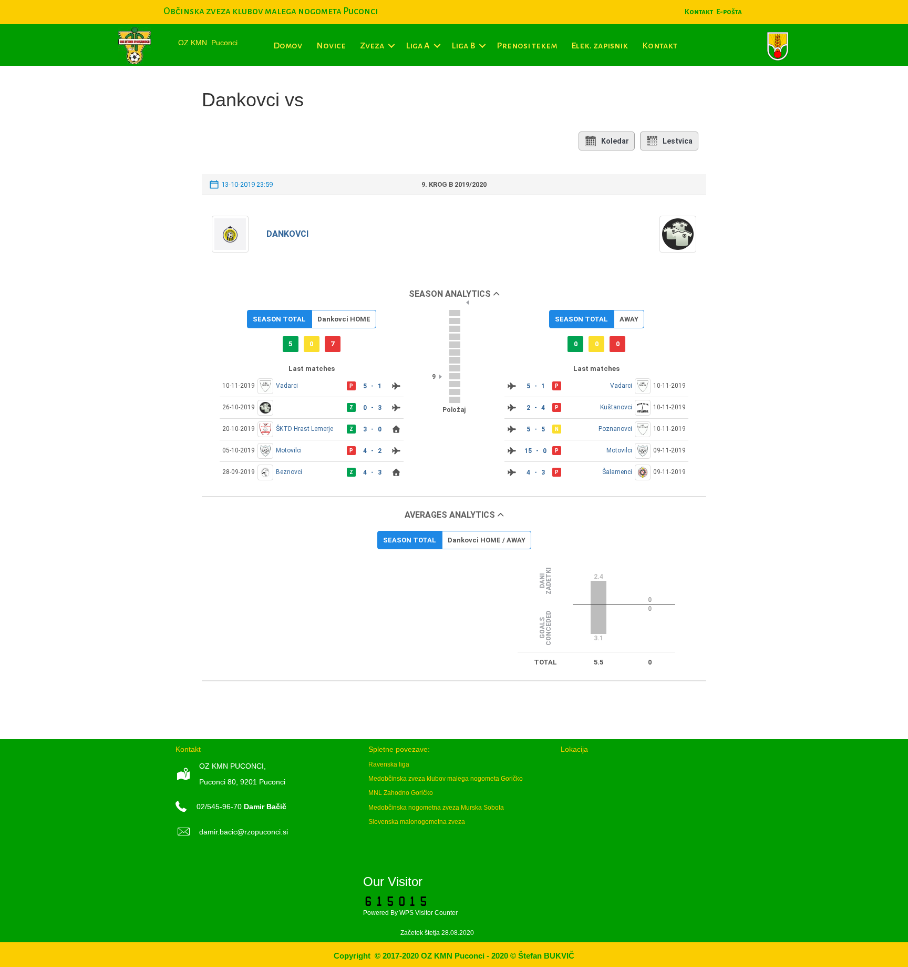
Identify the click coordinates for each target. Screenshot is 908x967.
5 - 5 (536, 429)
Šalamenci (617, 472)
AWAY (629, 319)
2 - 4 (536, 407)
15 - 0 (535, 451)
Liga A (418, 46)
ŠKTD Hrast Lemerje (304, 428)
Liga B (463, 46)
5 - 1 (372, 386)
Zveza (372, 46)
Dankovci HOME (343, 319)
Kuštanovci (616, 407)
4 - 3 (372, 472)
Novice (331, 46)
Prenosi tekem (527, 46)
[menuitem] (729, 12)
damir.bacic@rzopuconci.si (243, 832)
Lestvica (678, 141)
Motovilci (289, 450)
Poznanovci (615, 428)
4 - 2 (372, 451)
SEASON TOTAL (279, 319)
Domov (287, 46)
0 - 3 (372, 407)
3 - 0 (372, 429)
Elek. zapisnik (599, 46)
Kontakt (659, 46)
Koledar (615, 141)
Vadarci (287, 385)
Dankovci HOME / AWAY (486, 540)
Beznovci (289, 472)
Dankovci (287, 234)
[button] (391, 45)
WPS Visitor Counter (428, 912)
